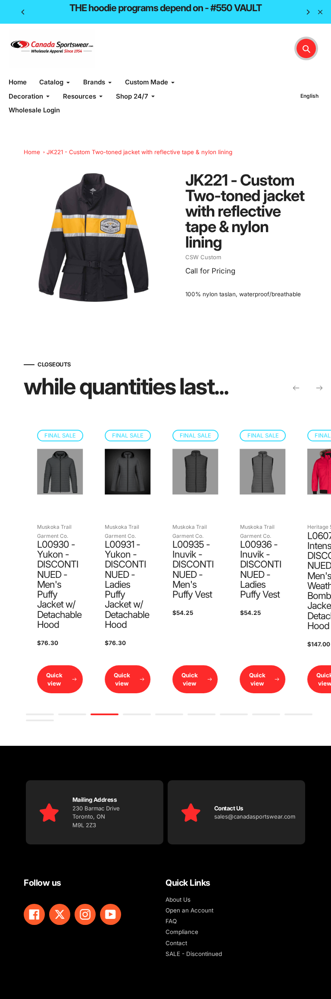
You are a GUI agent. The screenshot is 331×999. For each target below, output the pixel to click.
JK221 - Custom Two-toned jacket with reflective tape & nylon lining (139, 152)
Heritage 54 (255, 527)
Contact (176, 943)
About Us (178, 899)
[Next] (307, 12)
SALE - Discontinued (194, 953)
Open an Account (189, 910)
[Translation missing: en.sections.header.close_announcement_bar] (320, 12)
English (309, 96)
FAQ (171, 921)
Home (32, 152)
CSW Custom (203, 257)
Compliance (182, 931)
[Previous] (23, 12)
